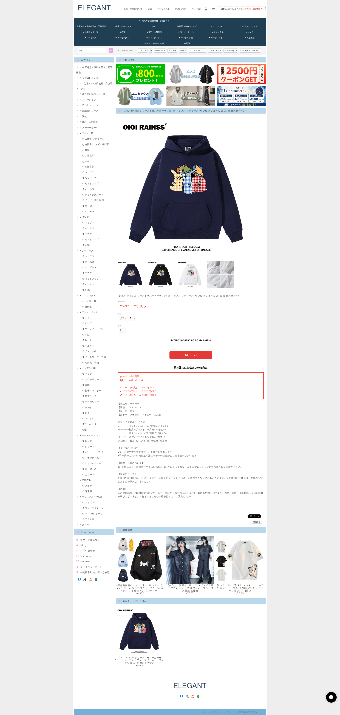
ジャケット (160, 50)
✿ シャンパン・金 (91, 463)
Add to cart (191, 355)
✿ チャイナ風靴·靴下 (93, 200)
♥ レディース (90, 37)
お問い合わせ (164, 9)
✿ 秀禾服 (87, 491)
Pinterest (196, 9)
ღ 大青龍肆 (88, 155)
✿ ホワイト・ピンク (92, 452)
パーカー (142, 50)
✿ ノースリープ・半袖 (94, 356)
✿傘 (84, 429)
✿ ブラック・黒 (90, 457)
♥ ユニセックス (122, 37)
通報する (257, 522)
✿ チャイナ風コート (92, 194)
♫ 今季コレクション (122, 26)
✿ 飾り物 (87, 205)
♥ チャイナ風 (217, 32)
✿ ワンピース (89, 177)
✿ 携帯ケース (89, 396)
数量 (119, 325)
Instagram (180, 9)
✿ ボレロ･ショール (92, 513)
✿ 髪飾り (87, 384)
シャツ (183, 50)
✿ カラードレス (90, 474)
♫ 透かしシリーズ (249, 26)
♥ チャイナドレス (154, 37)
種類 (119, 314)
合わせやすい (231, 50)
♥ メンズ (249, 32)
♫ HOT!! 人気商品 (154, 32)
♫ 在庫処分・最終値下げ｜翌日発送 (90, 26)
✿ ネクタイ (88, 418)
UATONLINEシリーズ (250, 50)
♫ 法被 (122, 32)
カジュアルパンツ (197, 50)
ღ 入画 (85, 161)
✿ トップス (88, 172)
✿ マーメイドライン (92, 328)
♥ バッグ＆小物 (186, 37)
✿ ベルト (87, 407)
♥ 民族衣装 (249, 37)
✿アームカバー (90, 424)
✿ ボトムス (88, 189)
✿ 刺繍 (86, 334)
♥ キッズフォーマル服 (154, 43)
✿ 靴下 (86, 412)
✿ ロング (87, 323)
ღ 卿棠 (85, 150)
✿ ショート (88, 317)
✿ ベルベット (89, 345)
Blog (150, 9)
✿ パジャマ (88, 211)
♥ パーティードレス (217, 37)
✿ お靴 (86, 245)
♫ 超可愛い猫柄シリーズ (186, 26)
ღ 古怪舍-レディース (93, 138)
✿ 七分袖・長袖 (90, 362)
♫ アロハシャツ (218, 26)
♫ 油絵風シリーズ (90, 32)
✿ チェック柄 (89, 351)
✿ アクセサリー (90, 379)
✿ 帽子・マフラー (91, 390)
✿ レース (87, 340)
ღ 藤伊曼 (87, 306)
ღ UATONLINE (89, 301)
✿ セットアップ (90, 183)
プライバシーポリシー (92, 566)
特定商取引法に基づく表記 (94, 572)
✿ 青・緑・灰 (89, 468)
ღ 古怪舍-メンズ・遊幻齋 (95, 144)
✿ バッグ (87, 373)
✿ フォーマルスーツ (92, 508)
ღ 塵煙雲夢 (88, 166)
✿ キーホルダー (90, 401)
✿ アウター (88, 233)
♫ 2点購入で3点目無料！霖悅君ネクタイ (154, 21)
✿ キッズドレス (90, 502)
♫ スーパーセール (186, 32)
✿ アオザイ (88, 485)
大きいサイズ (215, 50)
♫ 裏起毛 (186, 43)
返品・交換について (133, 9)
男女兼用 (172, 50)
